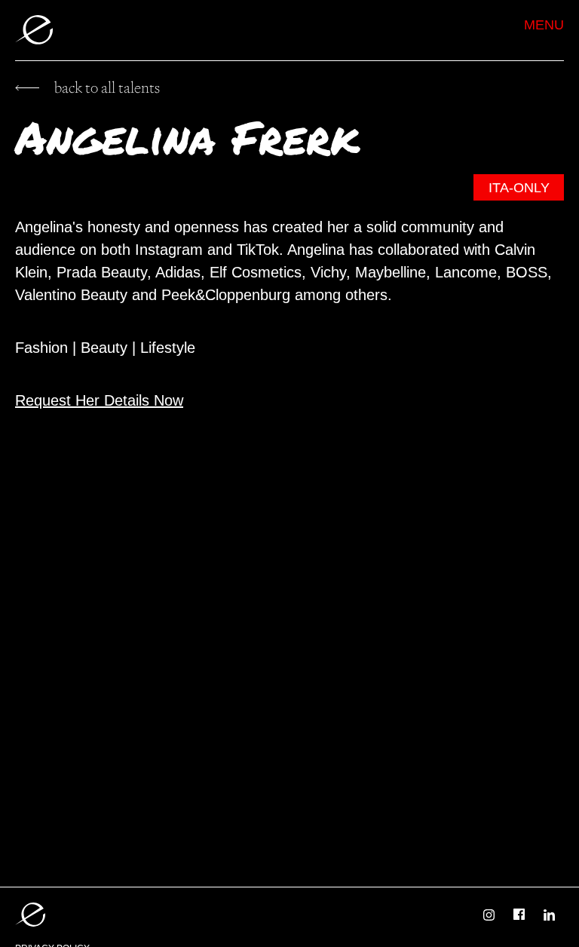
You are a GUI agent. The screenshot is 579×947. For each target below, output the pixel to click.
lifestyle (167, 347)
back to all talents (107, 87)
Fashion (41, 347)
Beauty (104, 347)
